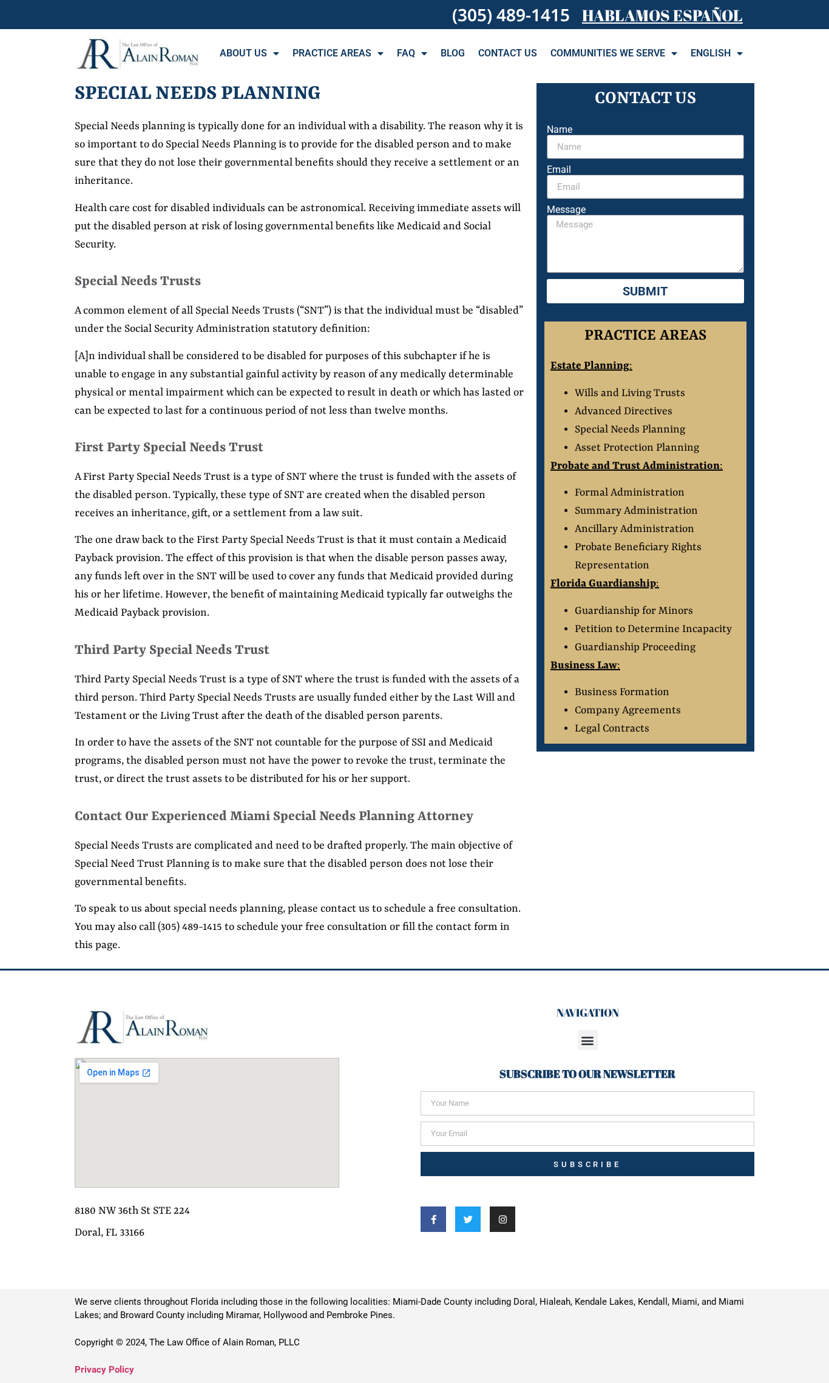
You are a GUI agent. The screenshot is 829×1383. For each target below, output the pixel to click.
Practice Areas (332, 53)
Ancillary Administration (634, 529)
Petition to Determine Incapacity (654, 629)
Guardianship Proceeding (635, 647)
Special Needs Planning (630, 429)
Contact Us (507, 53)
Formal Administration (630, 492)
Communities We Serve (607, 53)
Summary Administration (636, 511)
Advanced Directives (623, 411)
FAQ (406, 53)
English (711, 53)
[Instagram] (502, 1219)
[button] (588, 1040)
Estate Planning (589, 366)
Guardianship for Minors (634, 611)
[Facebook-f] (433, 1219)
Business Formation (623, 692)
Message (566, 210)
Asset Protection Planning (637, 448)
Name (559, 130)
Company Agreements (628, 710)
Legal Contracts (612, 728)
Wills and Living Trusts (630, 393)
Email (559, 170)
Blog (453, 53)
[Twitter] (468, 1219)
